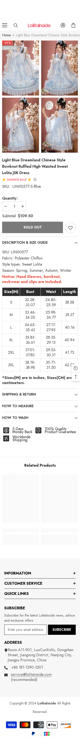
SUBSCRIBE (61, 629)
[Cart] (73, 25)
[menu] (4, 25)
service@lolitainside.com (31, 674)
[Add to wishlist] (70, 228)
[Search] (15, 25)
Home (6, 35)
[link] (20, 530)
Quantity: (10, 198)
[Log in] (63, 25)
